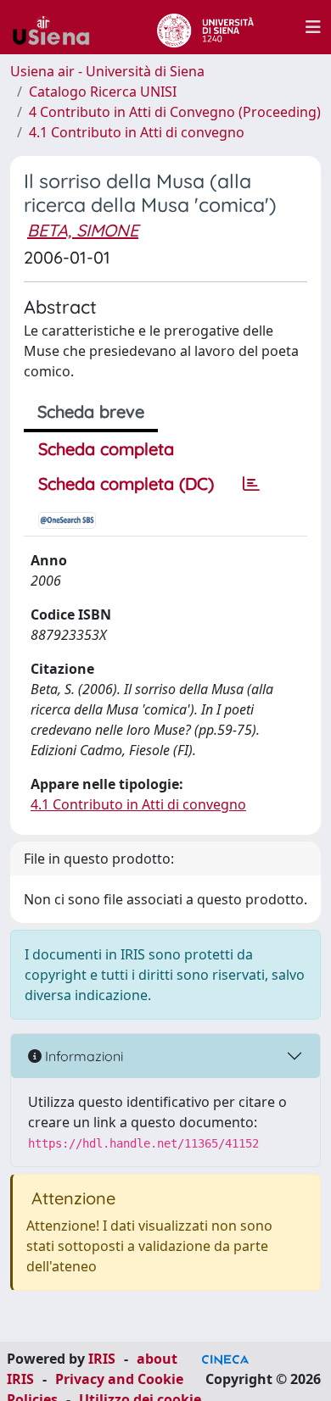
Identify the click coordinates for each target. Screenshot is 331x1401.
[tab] (251, 484)
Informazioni (82, 1056)
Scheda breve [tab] (90, 411)
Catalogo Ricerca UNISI (103, 91)
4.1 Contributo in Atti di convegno (136, 132)
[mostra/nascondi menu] (313, 27)
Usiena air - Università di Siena (107, 71)
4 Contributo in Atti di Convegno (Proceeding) (175, 112)
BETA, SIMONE (82, 230)
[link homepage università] (204, 27)
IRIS (101, 1358)
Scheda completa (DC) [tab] (126, 483)
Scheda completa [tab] (106, 448)
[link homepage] (57, 27)
